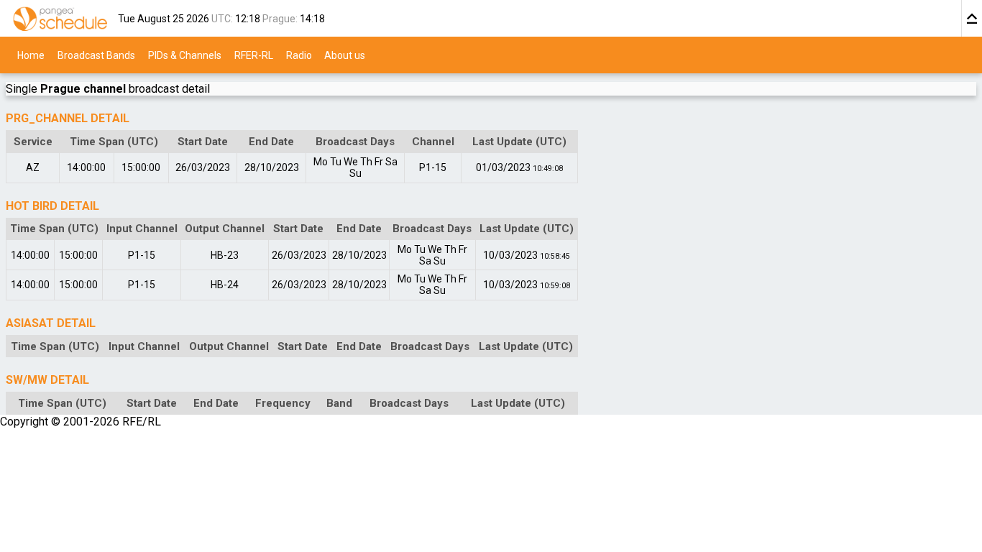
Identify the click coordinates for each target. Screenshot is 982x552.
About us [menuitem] (344, 54)
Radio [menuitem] (299, 54)
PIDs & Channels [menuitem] (184, 54)
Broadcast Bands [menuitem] (96, 54)
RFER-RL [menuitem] (253, 54)
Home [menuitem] (31, 54)
